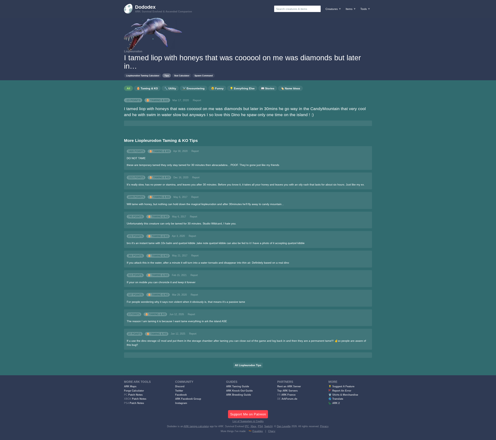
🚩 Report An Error (339, 390)
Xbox (253, 426)
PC (247, 426)
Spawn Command (204, 75)
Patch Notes (135, 394)
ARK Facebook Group (188, 399)
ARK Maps (130, 386)
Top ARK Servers (287, 390)
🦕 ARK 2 (334, 403)
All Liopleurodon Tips (248, 365)
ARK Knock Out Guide (239, 390)
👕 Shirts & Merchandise (343, 394)
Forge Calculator (134, 390)
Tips (166, 75)
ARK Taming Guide (237, 386)
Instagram (181, 403)
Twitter (179, 390)
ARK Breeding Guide (238, 394)
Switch (268, 426)
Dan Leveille (284, 426)
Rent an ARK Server (289, 386)
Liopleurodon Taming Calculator (142, 75)
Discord (179, 386)
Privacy (324, 426)
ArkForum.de (289, 399)
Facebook (181, 394)
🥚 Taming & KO (157, 100)
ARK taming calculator (196, 426)
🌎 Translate (335, 399)
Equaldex (257, 431)
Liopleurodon (133, 51)
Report (197, 100)
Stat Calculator (181, 75)
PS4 (260, 426)
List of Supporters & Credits (248, 421)
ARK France (288, 394)
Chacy (271, 431)
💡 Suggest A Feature (341, 386)
